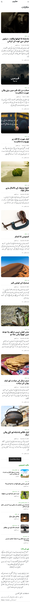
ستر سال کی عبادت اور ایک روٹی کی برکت (16, 382)
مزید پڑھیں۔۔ (26, 60)
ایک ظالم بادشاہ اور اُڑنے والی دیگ (16, 433)
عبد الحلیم (26, 486)
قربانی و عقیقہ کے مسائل (23, 502)
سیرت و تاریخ (15, 491)
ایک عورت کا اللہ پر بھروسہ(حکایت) (20, 140)
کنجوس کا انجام (22, 236)
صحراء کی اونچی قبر (20, 283)
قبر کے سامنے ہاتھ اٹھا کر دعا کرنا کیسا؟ (17, 483)
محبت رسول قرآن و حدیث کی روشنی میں (11, 473)
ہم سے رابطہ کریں (13, 600)
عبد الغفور (17, 45)
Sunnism (8, 600)
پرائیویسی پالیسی (12, 597)
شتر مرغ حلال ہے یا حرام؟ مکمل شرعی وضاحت (17, 539)
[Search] (1, 1)
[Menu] (28, 1)
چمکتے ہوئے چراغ (14, 516)
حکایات (26, 36)
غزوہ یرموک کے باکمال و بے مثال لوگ (17, 189)
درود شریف (17, 597)
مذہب (14, 1)
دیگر (26, 481)
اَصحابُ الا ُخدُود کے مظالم (11, 527)
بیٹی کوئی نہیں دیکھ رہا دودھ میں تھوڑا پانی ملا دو (15, 333)
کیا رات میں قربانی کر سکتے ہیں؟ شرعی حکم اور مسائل (15, 505)
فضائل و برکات (14, 470)
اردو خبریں (21, 597)
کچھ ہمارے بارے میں (5, 597)
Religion (3, 600)
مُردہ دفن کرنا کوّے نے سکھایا (10, 493)
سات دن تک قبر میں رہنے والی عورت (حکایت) (15, 91)
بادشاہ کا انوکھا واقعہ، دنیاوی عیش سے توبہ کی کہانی (15, 40)
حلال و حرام (25, 536)
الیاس (17, 476)
